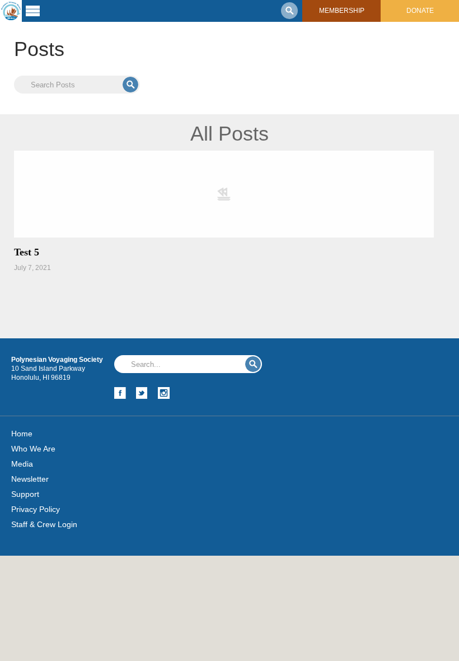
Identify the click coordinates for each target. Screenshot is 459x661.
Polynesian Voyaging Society (11, 11)
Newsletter (30, 478)
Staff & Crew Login (44, 524)
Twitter (142, 393)
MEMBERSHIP (341, 11)
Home (21, 433)
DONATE (420, 11)
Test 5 (26, 252)
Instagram (164, 393)
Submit (130, 84)
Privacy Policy (35, 509)
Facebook (120, 393)
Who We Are (33, 448)
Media (22, 463)
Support (25, 494)
